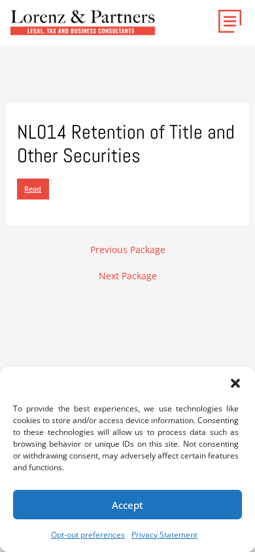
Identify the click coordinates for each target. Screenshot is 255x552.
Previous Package (127, 249)
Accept (127, 504)
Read (32, 189)
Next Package (128, 276)
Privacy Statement (164, 534)
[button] (235, 383)
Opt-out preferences (88, 534)
